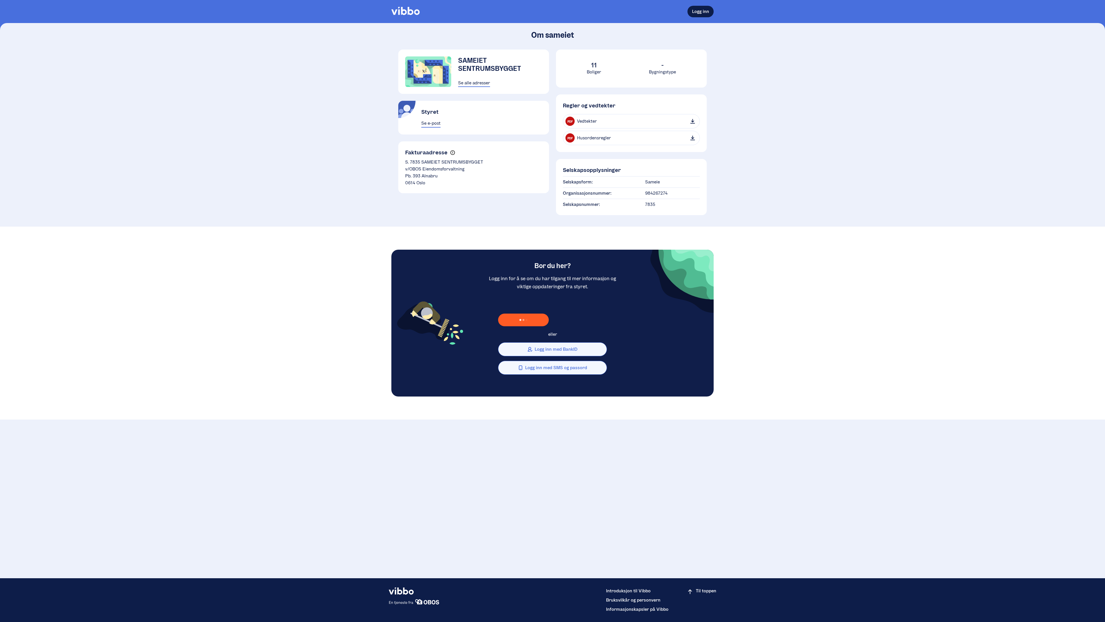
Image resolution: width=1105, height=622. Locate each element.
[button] (452, 152)
